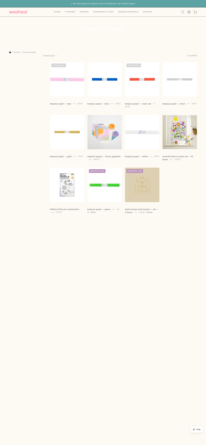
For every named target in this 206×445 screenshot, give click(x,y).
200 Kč (96, 159)
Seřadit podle (48, 55)
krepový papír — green (98, 209)
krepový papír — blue (98, 103)
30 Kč (80, 103)
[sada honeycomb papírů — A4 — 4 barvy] (142, 185)
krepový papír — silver (173, 103)
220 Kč (177, 159)
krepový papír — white (136, 156)
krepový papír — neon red (138, 103)
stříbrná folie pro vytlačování (64, 209)
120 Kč (59, 212)
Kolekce (17, 52)
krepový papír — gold (60, 156)
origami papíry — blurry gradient (104, 156)
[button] (147, 11)
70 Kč (193, 103)
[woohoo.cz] (18, 12)
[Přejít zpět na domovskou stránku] (10, 52)
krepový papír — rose (60, 103)
